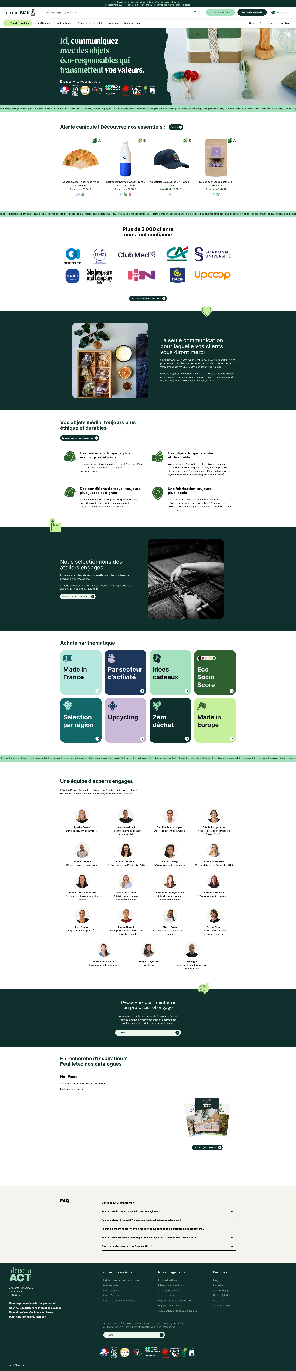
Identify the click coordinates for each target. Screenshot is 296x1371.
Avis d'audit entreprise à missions (177, 1310)
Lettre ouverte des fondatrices (121, 1280)
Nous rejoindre (221, 1295)
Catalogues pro (222, 1290)
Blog (215, 1280)
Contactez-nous (222, 1305)
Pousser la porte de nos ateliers (76, 596)
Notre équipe (111, 1295)
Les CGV (218, 1300)
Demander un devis (252, 12)
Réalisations (284, 23)
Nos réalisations (167, 1280)
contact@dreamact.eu (22, 1288)
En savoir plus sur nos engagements (78, 438)
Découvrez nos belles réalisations (146, 298)
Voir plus (174, 127)
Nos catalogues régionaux (205, 1147)
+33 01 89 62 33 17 (220, 12)
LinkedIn (218, 1285)
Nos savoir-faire (112, 1290)
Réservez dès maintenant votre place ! (172, 5)
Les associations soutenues (119, 1300)
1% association (166, 1295)
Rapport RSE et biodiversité (174, 1300)
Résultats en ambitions (171, 1285)
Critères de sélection (170, 1290)
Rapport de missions (170, 1305)
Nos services (110, 1285)
